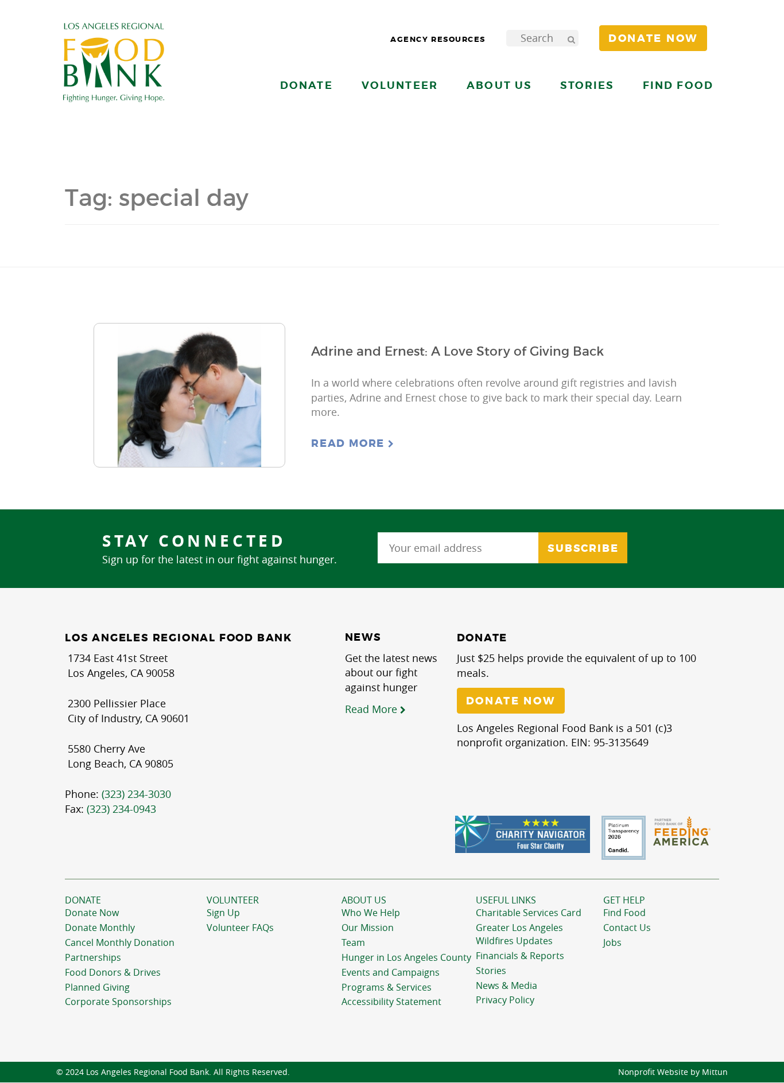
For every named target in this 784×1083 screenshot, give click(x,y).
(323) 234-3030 (136, 794)
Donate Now (92, 912)
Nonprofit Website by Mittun (673, 1071)
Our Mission (367, 927)
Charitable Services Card (528, 912)
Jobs (612, 942)
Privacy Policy (505, 1000)
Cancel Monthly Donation (119, 942)
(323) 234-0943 (121, 809)
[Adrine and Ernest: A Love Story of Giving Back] (189, 395)
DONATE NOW (511, 701)
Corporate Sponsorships (118, 1001)
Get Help (624, 900)
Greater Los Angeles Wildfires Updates (519, 934)
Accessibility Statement (391, 1001)
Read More (349, 443)
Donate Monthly (100, 927)
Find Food (624, 912)
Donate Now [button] (653, 38)
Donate (83, 900)
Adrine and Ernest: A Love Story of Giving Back (457, 351)
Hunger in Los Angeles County (406, 957)
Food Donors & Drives (113, 972)
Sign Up (223, 912)
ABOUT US (363, 900)
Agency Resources (438, 39)
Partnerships (93, 957)
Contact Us (627, 927)
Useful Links (506, 900)
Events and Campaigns (390, 972)
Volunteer (233, 900)
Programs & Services (386, 987)
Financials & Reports (520, 955)
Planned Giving (97, 987)
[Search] (571, 38)
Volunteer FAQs (240, 927)
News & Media (506, 985)
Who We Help (370, 912)
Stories (587, 85)
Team (353, 942)
